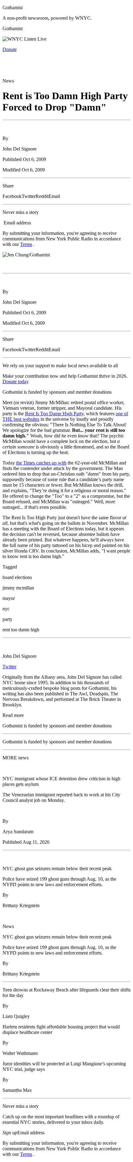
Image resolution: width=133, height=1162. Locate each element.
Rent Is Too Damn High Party (54, 413)
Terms (26, 244)
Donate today (15, 381)
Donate (9, 49)
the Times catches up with (41, 462)
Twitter (9, 666)
